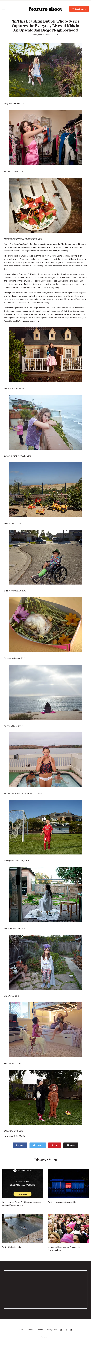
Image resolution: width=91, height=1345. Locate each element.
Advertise (30, 1329)
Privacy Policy (52, 1329)
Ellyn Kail (38, 35)
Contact (40, 1329)
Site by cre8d (45, 1337)
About (20, 1329)
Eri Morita (62, 244)
